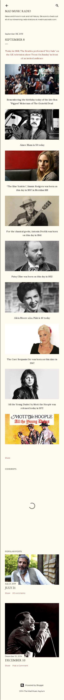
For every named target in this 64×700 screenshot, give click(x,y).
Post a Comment (20, 665)
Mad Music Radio (18, 11)
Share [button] (7, 458)
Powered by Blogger (34, 685)
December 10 (15, 660)
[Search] (57, 5)
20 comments (18, 593)
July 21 (10, 588)
